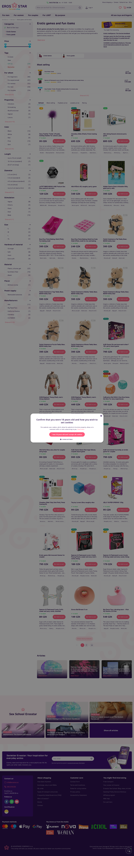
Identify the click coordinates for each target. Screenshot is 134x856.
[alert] (67, 428)
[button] (67, 439)
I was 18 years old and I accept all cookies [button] (67, 434)
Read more (80, 429)
